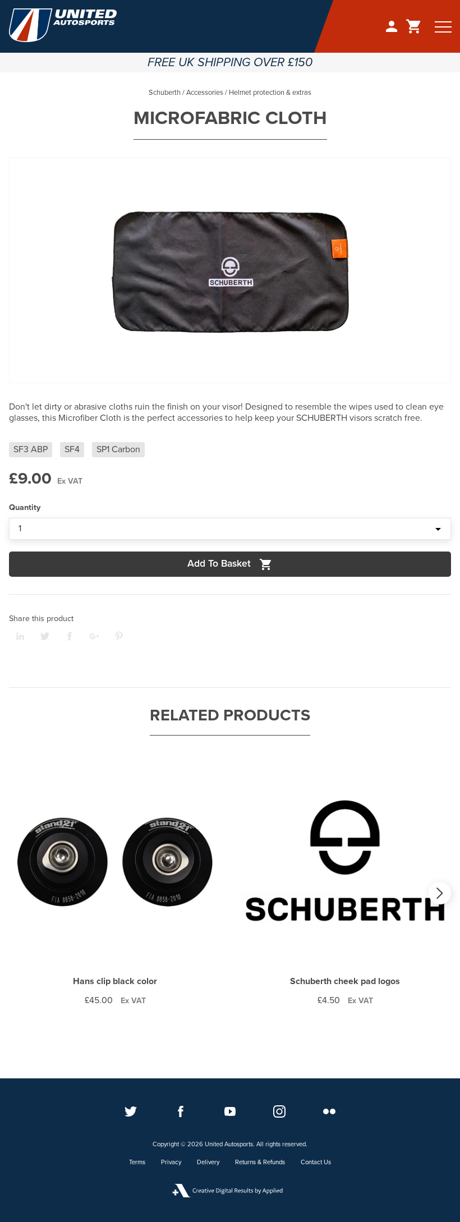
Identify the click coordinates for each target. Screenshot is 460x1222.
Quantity (24, 507)
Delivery (208, 1162)
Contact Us (316, 1162)
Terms (137, 1162)
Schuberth (165, 92)
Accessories (204, 92)
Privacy (171, 1162)
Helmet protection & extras (270, 92)
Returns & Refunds (260, 1162)
